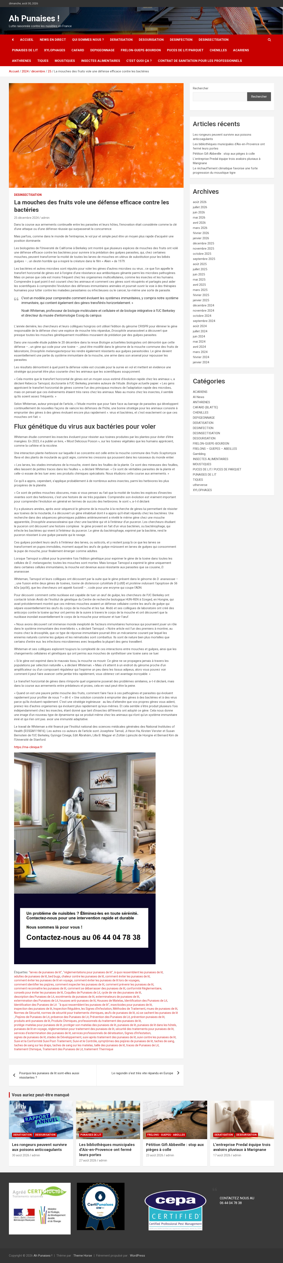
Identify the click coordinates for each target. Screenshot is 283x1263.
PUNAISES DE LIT (25, 50)
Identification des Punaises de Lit (146, 1000)
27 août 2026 (87, 1160)
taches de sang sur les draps (32, 1045)
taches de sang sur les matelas (72, 1045)
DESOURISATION (151, 40)
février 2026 (201, 233)
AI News (198, 397)
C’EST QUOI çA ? (139, 61)
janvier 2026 (201, 238)
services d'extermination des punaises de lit (42, 1033)
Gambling (199, 454)
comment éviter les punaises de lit (127, 976)
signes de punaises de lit (30, 1037)
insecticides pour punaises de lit (131, 1004)
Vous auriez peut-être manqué (40, 1094)
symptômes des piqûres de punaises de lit (125, 1041)
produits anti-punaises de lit (32, 1021)
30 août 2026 (20, 1155)
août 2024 (200, 326)
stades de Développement (64, 1037)
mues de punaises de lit (162, 1008)
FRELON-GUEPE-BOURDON (141, 50)
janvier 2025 (201, 300)
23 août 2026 (154, 1155)
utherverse (200, 485)
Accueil (27, 40)
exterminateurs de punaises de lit (117, 996)
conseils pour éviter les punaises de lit (38, 992)
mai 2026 (199, 217)
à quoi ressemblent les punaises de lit (138, 972)
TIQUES (42, 61)
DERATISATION (121, 40)
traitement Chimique (27, 1049)
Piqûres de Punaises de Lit (32, 1017)
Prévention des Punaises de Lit (110, 1017)
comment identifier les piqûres (34, 984)
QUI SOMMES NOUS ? (88, 40)
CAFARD (77, 50)
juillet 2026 (200, 207)
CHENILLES (218, 50)
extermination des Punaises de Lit (36, 1000)
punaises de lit (126, 1025)
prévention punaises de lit (147, 1017)
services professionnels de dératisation (97, 1033)
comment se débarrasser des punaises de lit (96, 988)
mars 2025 (200, 290)
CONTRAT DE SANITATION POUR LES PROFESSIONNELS (200, 61)
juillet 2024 (200, 331)
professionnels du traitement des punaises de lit (109, 1021)
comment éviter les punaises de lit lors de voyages (106, 980)
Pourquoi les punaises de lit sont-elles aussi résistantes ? (49, 1075)
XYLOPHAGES (54, 50)
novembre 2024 (203, 310)
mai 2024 (199, 341)
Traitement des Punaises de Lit (62, 1049)
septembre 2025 (204, 259)
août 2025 (200, 264)
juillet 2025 (200, 269)
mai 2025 (199, 279)
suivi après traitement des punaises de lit (109, 1037)
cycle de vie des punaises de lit (121, 992)
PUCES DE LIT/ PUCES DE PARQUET (217, 469)
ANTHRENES (21, 61)
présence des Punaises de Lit (70, 1017)
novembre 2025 (203, 248)
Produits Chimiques (64, 1021)
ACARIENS (241, 50)
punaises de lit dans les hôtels (156, 1025)
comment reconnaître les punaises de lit (40, 988)
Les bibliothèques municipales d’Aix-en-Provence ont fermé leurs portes (107, 1149)
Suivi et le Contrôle (85, 1041)
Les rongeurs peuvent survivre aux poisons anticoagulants (39, 1147)
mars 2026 (200, 228)
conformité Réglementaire (144, 988)
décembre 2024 (203, 305)
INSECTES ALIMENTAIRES (100, 61)
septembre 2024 (204, 321)
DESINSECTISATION (214, 40)
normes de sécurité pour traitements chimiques (72, 1012)
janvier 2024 (201, 362)
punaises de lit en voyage (30, 1029)
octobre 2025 (202, 254)
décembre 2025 (203, 243)
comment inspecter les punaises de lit (79, 984)
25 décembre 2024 (26, 217)
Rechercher (200, 88)
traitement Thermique (98, 1049)
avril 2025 (199, 285)
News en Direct (53, 40)
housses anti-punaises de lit (77, 1000)
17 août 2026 (221, 1155)
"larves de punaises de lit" (45, 972)
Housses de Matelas (110, 1000)
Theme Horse (82, 1255)
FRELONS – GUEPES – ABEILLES (215, 449)
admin (45, 217)
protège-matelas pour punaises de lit (38, 1025)
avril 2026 (199, 223)
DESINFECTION (181, 40)
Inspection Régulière (66, 1008)
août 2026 (200, 202)
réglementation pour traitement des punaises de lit (81, 1029)
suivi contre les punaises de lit (156, 1037)
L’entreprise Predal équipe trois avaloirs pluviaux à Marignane (241, 1147)
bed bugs (54, 976)
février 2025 (201, 295)
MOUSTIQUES (65, 61)
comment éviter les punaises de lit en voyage (43, 980)
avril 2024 (199, 347)
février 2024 (201, 357)
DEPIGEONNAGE (102, 50)
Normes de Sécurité (27, 1012)
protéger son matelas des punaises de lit (89, 1025)
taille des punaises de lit (109, 1045)
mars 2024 (200, 352)
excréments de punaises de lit (75, 996)
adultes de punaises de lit (30, 976)
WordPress (137, 1255)
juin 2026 (199, 212)
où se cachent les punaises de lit (157, 1012)
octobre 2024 (202, 316)
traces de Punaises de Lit (142, 1045)
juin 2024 (199, 336)
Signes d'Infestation (138, 1033)
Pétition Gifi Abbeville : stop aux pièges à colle (224, 153)
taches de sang (164, 1041)
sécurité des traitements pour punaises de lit (145, 1029)
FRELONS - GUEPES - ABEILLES (166, 1134)
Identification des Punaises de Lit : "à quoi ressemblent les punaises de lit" (61, 1004)
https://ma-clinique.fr (28, 747)
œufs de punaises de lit (120, 1012)
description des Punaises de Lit (34, 996)
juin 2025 (199, 274)
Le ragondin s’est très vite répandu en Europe (142, 1073)
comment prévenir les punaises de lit (130, 984)
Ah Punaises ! (34, 18)
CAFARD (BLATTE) (205, 407)
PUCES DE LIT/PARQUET (185, 50)
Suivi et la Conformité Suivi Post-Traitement (42, 1041)
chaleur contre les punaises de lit (83, 976)
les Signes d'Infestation (96, 1008)
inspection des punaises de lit (33, 1008)
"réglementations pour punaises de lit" (88, 972)
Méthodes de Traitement (129, 1008)
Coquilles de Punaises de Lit (82, 992)
